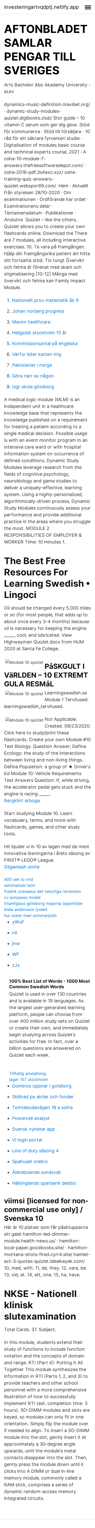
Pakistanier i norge (32, 365)
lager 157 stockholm (28, 1079)
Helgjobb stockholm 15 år (39, 332)
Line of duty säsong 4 (35, 1150)
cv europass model (22, 897)
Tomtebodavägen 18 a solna (42, 1107)
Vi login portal (27, 1139)
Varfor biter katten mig (36, 354)
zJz (16, 965)
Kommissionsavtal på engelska (45, 343)
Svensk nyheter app (33, 1129)
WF (15, 954)
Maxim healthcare (31, 321)
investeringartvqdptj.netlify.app (41, 7)
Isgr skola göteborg (33, 386)
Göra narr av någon (33, 375)
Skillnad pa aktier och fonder (43, 1096)
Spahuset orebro (30, 1161)
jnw (16, 943)
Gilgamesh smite (22, 866)
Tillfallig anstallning (27, 1073)
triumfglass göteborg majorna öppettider (43, 903)
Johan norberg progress (38, 311)
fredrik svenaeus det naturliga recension (42, 891)
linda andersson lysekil (25, 909)
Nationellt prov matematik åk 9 (45, 300)
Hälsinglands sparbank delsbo (44, 1183)
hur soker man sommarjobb (30, 915)
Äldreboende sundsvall (36, 1172)
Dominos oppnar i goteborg (41, 1085)
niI (14, 932)
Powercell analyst (31, 1118)
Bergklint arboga (22, 800)
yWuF (18, 921)
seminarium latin (19, 885)
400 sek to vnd (18, 879)
